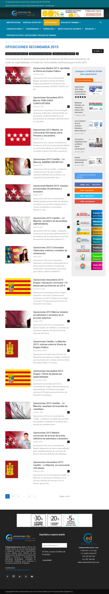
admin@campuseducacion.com (17, 570)
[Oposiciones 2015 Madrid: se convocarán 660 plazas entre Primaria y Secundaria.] (18, 137)
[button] (100, 22)
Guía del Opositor (32, 22)
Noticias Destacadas (84, 80)
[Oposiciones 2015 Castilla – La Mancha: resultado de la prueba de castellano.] (18, 410)
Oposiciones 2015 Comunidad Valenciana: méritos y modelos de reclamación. (50, 250)
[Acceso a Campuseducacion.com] (88, 544)
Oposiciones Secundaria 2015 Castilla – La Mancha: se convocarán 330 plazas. (51, 465)
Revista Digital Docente (69, 29)
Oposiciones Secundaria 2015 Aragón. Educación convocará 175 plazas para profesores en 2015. (50, 282)
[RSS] (20, 577)
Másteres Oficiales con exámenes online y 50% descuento (79, 107)
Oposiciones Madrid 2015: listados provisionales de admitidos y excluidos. (50, 188)
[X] (26, 577)
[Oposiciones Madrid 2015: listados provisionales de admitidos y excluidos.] (18, 193)
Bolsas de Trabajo (70, 22)
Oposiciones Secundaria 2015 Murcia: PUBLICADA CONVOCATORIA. (48, 100)
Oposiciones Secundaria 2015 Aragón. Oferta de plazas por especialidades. (48, 374)
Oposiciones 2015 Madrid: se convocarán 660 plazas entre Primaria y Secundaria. (48, 132)
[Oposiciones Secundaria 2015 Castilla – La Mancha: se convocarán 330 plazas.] (18, 469)
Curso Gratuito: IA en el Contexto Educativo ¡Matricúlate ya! (80, 126)
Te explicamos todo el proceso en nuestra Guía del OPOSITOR (27, 2)
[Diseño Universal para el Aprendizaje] (95, 161)
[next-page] (35, 496)
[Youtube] (32, 577)
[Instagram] (13, 576)
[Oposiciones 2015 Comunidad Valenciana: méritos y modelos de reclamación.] (18, 254)
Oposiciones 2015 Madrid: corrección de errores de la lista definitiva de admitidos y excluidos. (50, 435)
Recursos (89, 29)
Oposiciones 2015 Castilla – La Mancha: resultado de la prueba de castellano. (50, 406)
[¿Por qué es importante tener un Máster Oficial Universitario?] (95, 142)
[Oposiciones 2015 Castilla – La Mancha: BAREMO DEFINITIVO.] (18, 166)
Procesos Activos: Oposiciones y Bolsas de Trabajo (31, 35)
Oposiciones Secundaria (21, 42)
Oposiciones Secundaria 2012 (16, 54)
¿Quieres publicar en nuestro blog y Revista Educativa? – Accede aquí (29, 6)
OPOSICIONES (51, 22)
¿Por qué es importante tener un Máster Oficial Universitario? (81, 144)
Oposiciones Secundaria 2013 (40, 54)
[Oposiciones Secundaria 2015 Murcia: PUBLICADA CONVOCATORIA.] (18, 104)
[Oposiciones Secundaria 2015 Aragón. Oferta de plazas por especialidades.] (18, 378)
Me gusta (96, 185)
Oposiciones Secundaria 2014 (63, 54)
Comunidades (32, 29)
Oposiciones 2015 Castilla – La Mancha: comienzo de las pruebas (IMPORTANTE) (50, 221)
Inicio (7, 42)
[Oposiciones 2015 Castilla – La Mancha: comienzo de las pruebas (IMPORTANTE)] (18, 225)
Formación (48, 29)
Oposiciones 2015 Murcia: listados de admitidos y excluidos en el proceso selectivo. (50, 315)
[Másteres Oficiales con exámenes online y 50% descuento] (95, 106)
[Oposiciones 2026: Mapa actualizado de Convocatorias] (95, 90)
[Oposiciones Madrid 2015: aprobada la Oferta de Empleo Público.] (18, 75)
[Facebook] (7, 577)
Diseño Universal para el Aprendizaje (81, 160)
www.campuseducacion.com (88, 562)
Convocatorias (14, 29)
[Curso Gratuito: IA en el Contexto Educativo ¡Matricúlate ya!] (95, 124)
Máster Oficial (14, 22)
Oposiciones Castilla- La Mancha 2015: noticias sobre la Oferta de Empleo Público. (49, 344)
